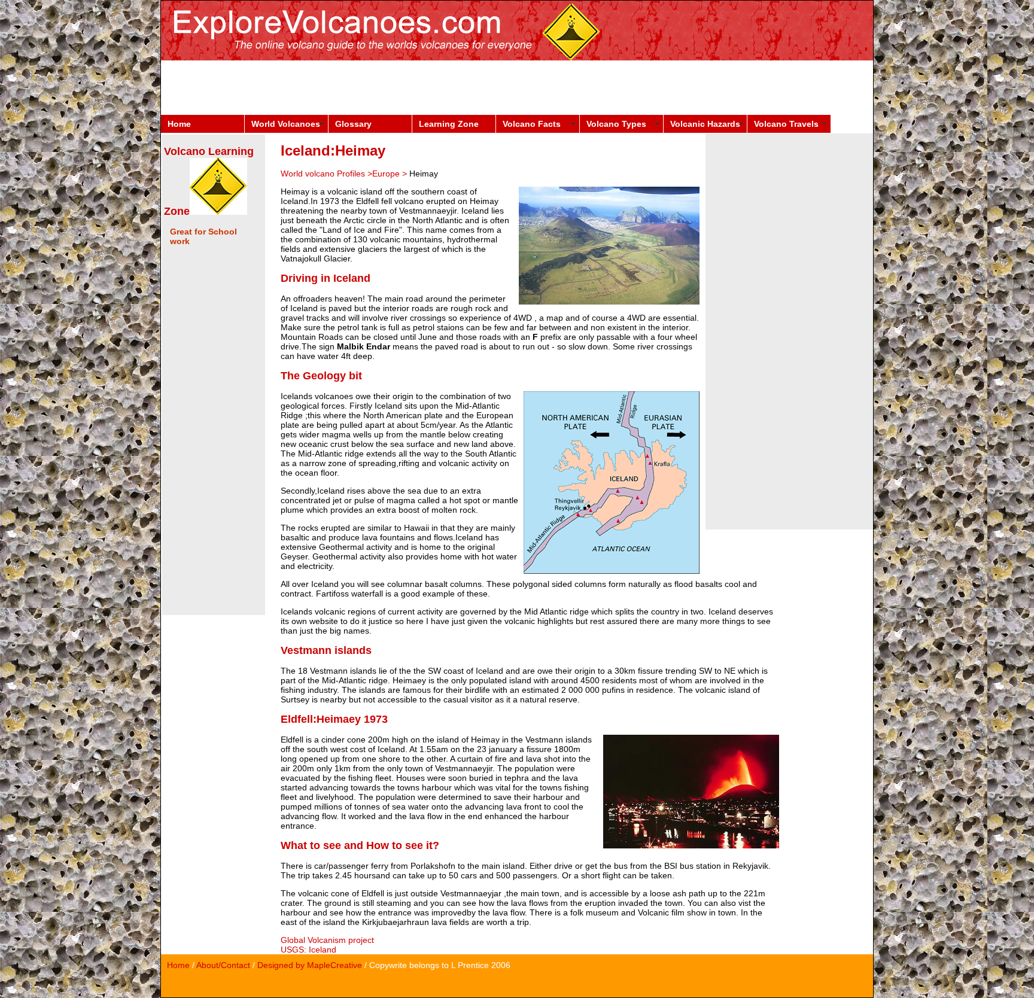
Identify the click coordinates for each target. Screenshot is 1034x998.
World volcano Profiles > (326, 173)
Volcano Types (616, 124)
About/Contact (223, 965)
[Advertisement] (379, 87)
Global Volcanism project (327, 940)
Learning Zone (449, 124)
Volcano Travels (786, 124)
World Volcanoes (285, 124)
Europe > (390, 173)
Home (179, 124)
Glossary (353, 124)
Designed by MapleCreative (309, 965)
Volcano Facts (532, 124)
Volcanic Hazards (705, 124)
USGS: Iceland (308, 949)
